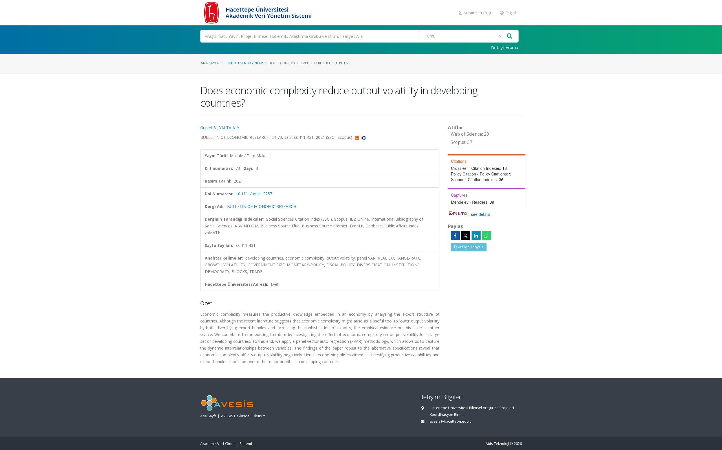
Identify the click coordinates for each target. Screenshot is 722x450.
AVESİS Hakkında (235, 416)
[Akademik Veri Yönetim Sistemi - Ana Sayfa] (212, 12)
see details (480, 214)
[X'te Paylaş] (465, 235)
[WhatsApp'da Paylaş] (486, 235)
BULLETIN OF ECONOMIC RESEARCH (261, 206)
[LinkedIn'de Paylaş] (476, 235)
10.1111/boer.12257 (254, 193)
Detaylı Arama (504, 47)
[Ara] (509, 36)
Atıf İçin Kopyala (470, 247)
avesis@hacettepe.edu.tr (451, 421)
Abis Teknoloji (497, 443)
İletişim (260, 416)
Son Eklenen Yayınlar (243, 63)
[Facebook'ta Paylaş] (455, 235)
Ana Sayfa (210, 63)
